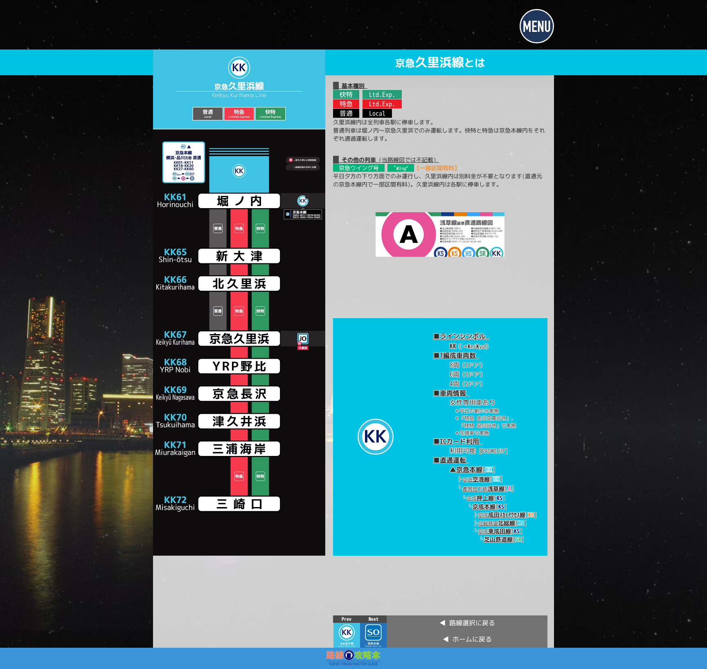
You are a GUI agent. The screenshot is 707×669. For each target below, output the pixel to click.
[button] (537, 26)
